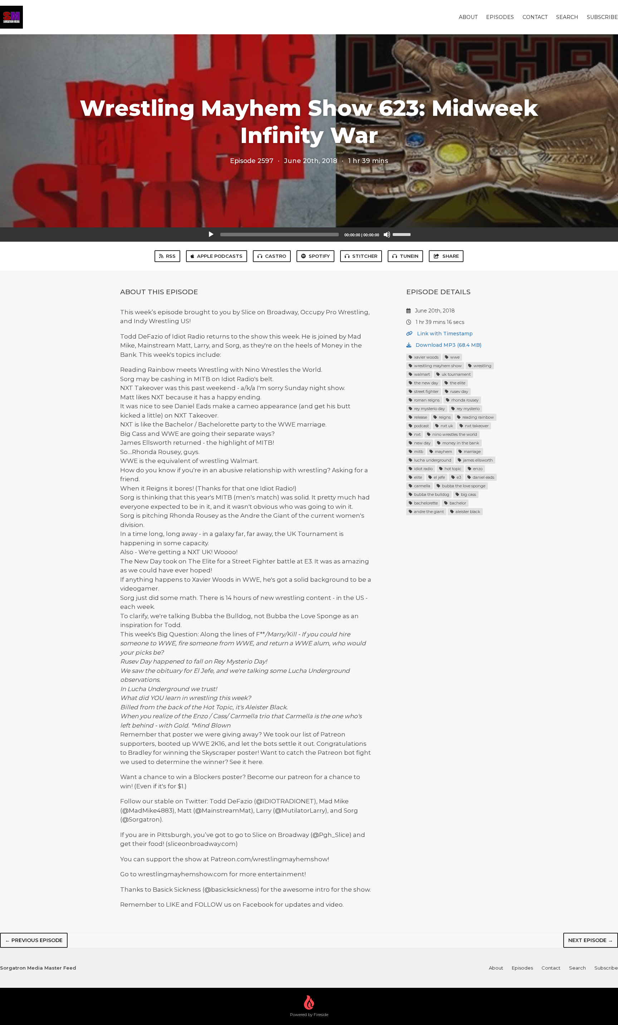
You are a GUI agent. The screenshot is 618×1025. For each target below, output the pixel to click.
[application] (309, 234)
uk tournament (456, 374)
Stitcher (364, 256)
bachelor (457, 503)
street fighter (425, 391)
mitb (418, 451)
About (468, 17)
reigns (444, 417)
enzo (477, 468)
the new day (425, 382)
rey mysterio (468, 408)
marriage (472, 451)
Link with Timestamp (444, 333)
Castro (275, 256)
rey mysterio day (429, 408)
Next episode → (590, 940)
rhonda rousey (464, 400)
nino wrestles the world (454, 434)
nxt (417, 434)
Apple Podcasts (219, 256)
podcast (421, 425)
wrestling (481, 365)
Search (567, 17)
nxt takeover (476, 425)
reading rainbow (477, 417)
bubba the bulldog (431, 494)
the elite (457, 382)
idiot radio (423, 468)
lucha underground (432, 460)
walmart (421, 374)
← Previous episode (34, 940)
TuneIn (409, 256)
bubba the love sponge (463, 485)
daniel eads (483, 477)
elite (417, 477)
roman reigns (426, 400)
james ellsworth (477, 460)
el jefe (439, 477)
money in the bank (460, 442)
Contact (535, 17)
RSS (171, 256)
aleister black (467, 511)
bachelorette (425, 503)
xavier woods (425, 357)
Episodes (500, 17)
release (420, 417)
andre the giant (428, 511)
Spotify (319, 256)
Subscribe (602, 17)
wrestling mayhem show (437, 365)
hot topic (452, 468)
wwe (454, 357)
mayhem (443, 451)
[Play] (211, 234)
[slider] (403, 233)
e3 (458, 477)
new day (422, 442)
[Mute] (387, 234)
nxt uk (446, 425)
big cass (468, 494)
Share (450, 256)
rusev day (458, 391)
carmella (421, 485)
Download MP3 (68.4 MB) (447, 345)
